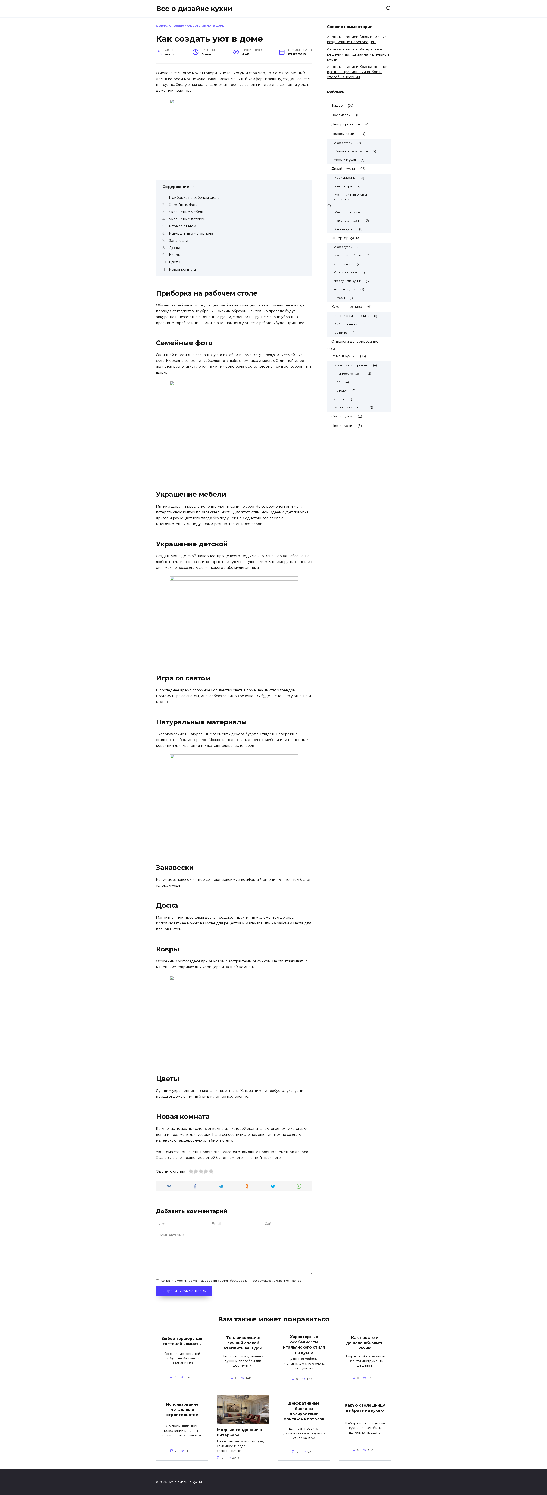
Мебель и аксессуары (351, 151)
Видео (337, 105)
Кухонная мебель (347, 255)
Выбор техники (346, 324)
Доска (174, 248)
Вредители (341, 115)
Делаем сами (342, 134)
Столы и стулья (345, 272)
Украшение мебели (187, 212)
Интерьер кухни (345, 238)
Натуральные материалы (191, 233)
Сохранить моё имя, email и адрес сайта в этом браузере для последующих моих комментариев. (231, 1280)
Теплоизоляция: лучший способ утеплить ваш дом (243, 1342)
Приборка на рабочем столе (194, 198)
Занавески (178, 241)
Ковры (175, 255)
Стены (339, 399)
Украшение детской (187, 219)
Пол (337, 382)
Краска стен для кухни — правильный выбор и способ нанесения (357, 72)
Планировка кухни (348, 373)
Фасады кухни (345, 289)
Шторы (339, 297)
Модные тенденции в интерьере (239, 1432)
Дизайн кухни (343, 168)
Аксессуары (343, 142)
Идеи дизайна (345, 177)
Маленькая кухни (347, 212)
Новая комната (182, 269)
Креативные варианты (351, 365)
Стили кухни (342, 416)
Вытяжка (341, 332)
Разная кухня (344, 229)
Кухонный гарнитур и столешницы (350, 197)
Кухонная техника (346, 307)
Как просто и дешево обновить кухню (365, 1342)
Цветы (174, 262)
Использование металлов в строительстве (182, 1409)
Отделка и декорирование (354, 341)
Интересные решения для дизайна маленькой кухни (358, 54)
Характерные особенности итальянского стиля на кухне (304, 1344)
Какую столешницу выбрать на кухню (365, 1408)
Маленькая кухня (347, 220)
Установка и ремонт (349, 407)
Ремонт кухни (343, 356)
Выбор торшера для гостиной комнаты (182, 1341)
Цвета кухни (341, 426)
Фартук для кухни (347, 281)
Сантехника (343, 264)
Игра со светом (182, 226)
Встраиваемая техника (351, 315)
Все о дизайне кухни (194, 8)
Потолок (340, 390)
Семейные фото (183, 205)
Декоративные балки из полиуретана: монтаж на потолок (304, 1411)
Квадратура (343, 186)
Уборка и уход (345, 160)
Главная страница (170, 25)
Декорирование (345, 124)
